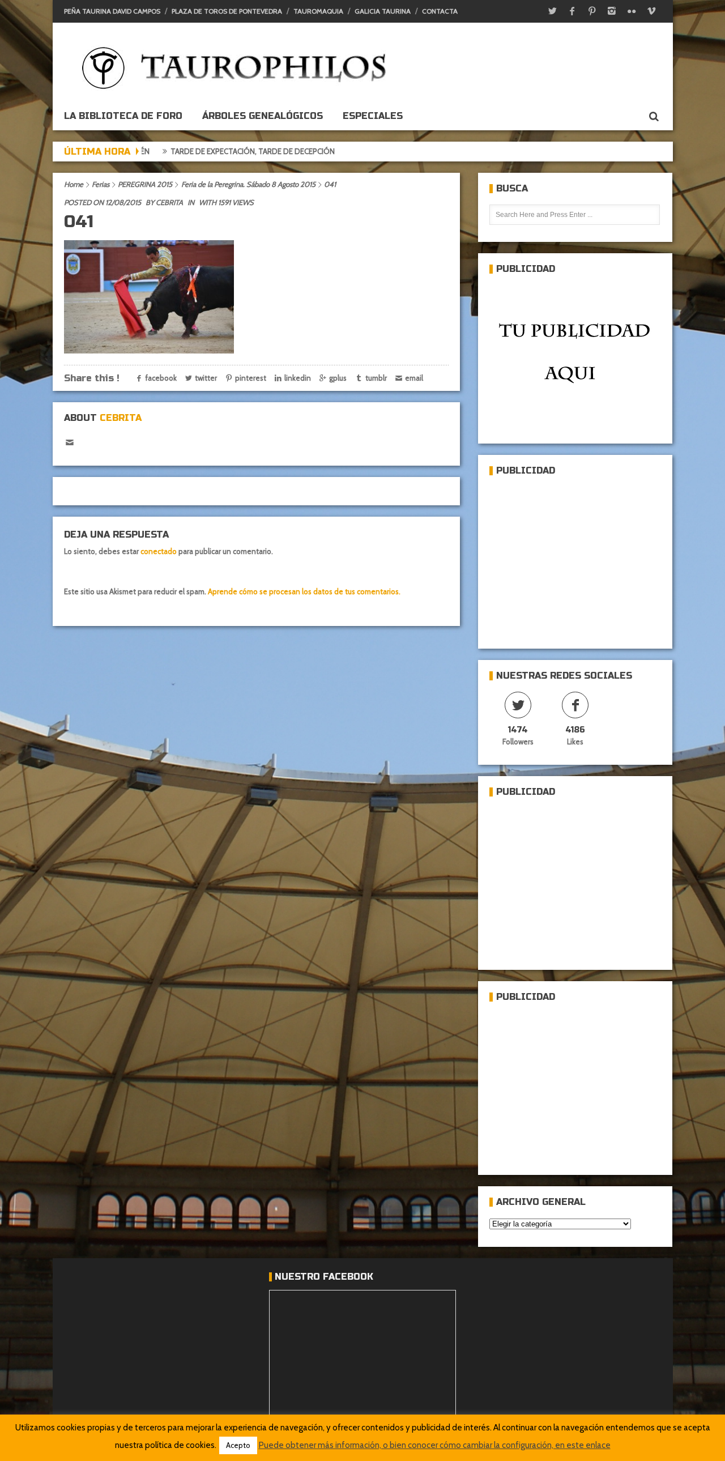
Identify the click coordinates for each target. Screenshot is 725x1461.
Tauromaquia (318, 11)
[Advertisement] (574, 557)
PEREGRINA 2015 (145, 184)
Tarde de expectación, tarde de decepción (189, 151)
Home (73, 184)
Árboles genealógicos (262, 115)
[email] (70, 443)
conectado (158, 551)
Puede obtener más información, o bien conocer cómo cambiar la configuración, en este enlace (435, 1445)
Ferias (100, 184)
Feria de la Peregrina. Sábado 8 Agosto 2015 (248, 184)
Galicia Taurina (383, 11)
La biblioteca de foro (123, 115)
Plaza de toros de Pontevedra (227, 11)
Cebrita (169, 202)
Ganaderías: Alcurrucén (338, 151)
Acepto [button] (238, 1445)
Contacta (440, 11)
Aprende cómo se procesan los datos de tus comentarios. (304, 591)
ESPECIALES (373, 115)
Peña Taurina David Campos (112, 11)
